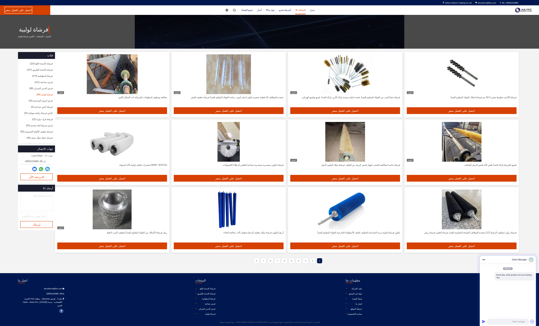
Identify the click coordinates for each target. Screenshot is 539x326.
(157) (40, 70)
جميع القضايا (247, 10)
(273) (42, 76)
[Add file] (532, 321)
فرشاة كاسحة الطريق (206, 294)
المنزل (48, 36)
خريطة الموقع (356, 309)
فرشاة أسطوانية (208, 299)
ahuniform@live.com (487, 3)
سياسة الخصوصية (355, 314)
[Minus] (483, 259)
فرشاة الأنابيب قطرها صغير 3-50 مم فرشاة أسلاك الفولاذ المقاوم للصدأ (484, 97)
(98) (41, 88)
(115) (41, 63)
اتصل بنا (359, 304)
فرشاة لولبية (210, 314)
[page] (263, 260)
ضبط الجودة (357, 299)
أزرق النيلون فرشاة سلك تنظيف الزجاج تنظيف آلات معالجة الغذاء (253, 232)
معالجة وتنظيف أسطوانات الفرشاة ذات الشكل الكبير (142, 97)
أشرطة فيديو (285, 10)
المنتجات (301, 10)
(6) (42, 107)
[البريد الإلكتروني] (34, 169)
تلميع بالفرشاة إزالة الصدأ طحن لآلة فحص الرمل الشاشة (490, 165)
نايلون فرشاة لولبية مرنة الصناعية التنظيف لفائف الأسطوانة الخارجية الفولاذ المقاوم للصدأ (358, 232)
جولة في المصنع (355, 294)
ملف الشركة (357, 288)
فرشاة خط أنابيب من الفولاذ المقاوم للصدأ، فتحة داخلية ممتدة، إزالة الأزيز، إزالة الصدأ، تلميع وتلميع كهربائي (351, 97)
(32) (41, 101)
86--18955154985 (510, 3)
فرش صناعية (210, 304)
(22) (42, 119)
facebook (61, 311)
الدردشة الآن (36, 177)
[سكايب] (47, 169)
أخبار (259, 10)
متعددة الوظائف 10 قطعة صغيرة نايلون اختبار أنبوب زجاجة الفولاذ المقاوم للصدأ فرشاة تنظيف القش (237, 97)
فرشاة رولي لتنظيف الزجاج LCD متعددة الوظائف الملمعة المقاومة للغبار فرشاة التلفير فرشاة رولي (470, 232)
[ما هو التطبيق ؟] (41, 169)
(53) (39, 125)
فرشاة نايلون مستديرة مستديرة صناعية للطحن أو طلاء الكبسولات (253, 165)
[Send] (483, 321)
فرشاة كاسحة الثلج (207, 288)
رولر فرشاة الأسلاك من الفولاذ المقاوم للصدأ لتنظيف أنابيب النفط (137, 232)
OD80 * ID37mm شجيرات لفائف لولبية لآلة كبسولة (143, 165)
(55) (36, 131)
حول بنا (271, 10)
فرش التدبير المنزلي (207, 309)
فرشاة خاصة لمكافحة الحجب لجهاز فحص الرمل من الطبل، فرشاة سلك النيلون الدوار (360, 165)
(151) (44, 82)
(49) (40, 138)
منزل (312, 10)
